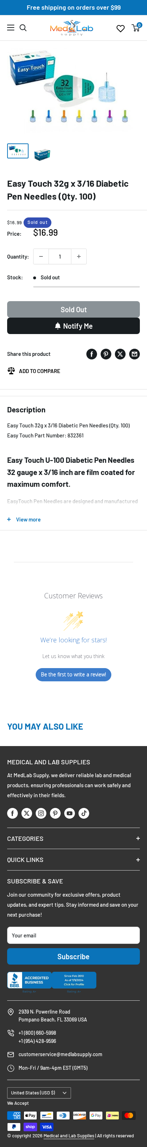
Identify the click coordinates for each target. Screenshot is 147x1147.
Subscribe (73, 956)
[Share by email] (134, 353)
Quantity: (18, 256)
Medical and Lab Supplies (69, 1135)
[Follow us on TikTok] (83, 812)
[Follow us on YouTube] (69, 812)
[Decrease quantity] (41, 256)
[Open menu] (10, 27)
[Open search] (23, 27)
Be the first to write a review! (73, 674)
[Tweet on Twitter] (120, 353)
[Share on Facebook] (91, 353)
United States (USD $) (33, 1092)
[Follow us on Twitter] (26, 812)
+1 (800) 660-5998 (37, 1033)
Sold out (74, 309)
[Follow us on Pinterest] (55, 812)
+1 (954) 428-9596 (37, 1041)
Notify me (78, 326)
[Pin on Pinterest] (106, 353)
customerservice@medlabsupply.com (60, 1054)
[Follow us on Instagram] (41, 812)
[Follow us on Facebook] (12, 812)
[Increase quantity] (78, 256)
